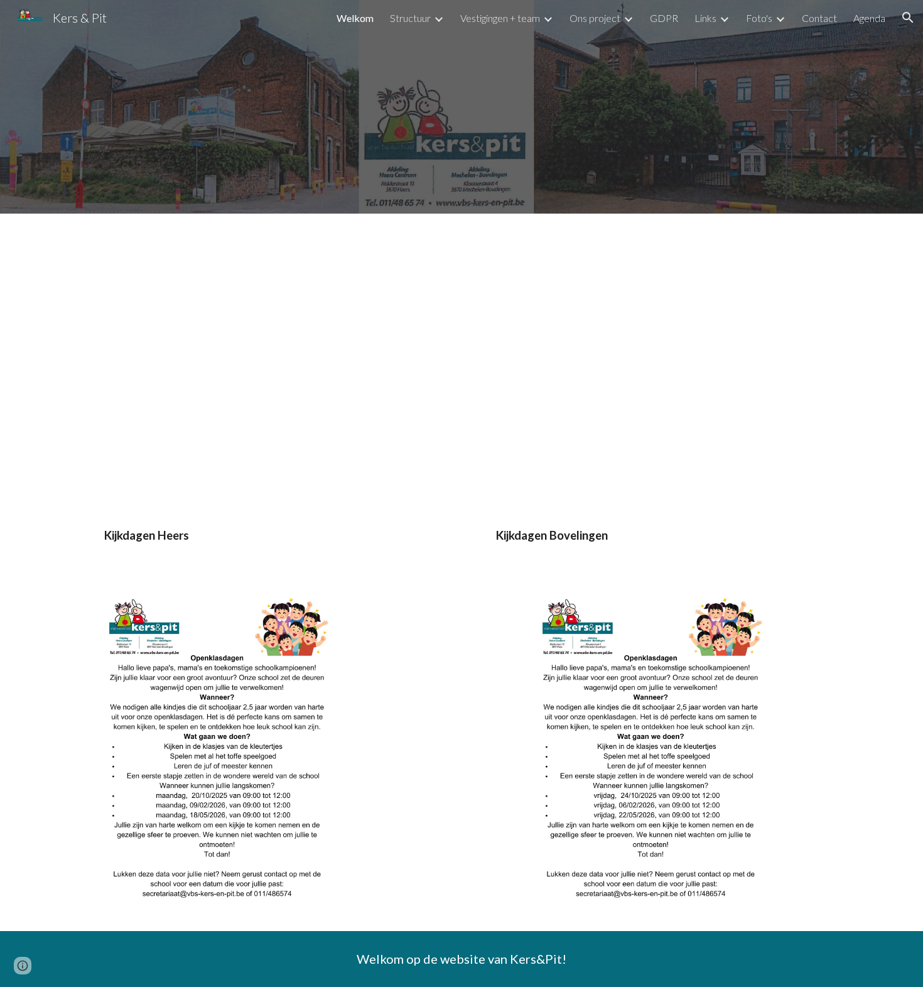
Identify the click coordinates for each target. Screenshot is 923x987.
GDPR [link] (664, 18)
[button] (908, 18)
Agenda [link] (869, 18)
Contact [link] (819, 18)
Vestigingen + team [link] (500, 18)
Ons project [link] (594, 18)
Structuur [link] (410, 18)
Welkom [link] (355, 18)
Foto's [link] (759, 18)
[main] (461, 541)
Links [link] (705, 18)
